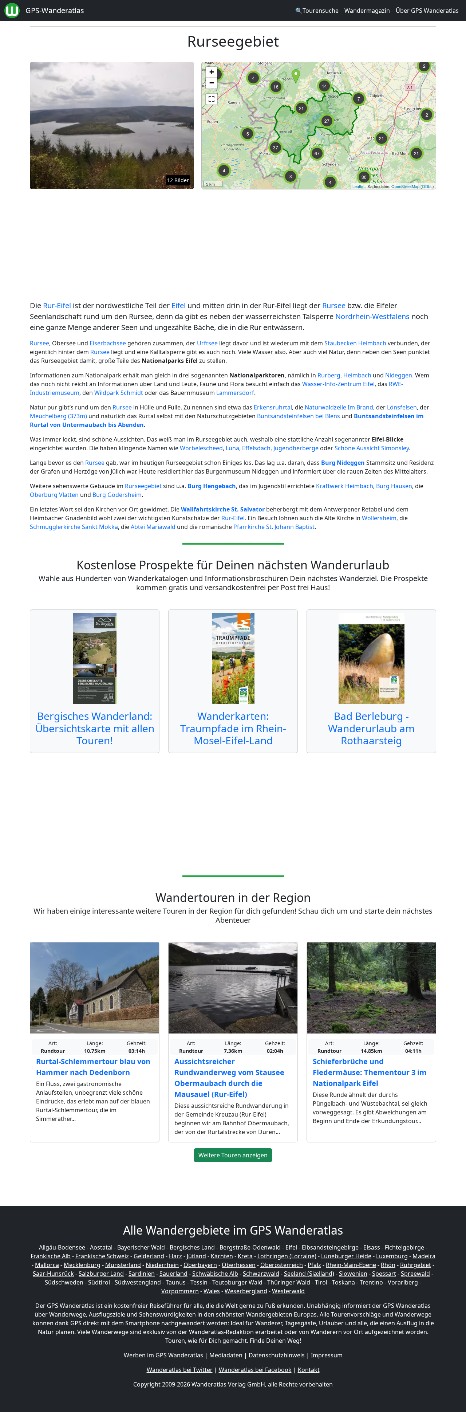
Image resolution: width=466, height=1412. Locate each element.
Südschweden (64, 1282)
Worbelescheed (201, 448)
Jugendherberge (296, 448)
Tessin (199, 1282)
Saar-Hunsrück (53, 1274)
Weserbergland (246, 1291)
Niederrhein (162, 1265)
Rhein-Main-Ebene (351, 1265)
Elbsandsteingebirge (330, 1247)
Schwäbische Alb (215, 1274)
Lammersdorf (235, 393)
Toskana (343, 1282)
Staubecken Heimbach (356, 343)
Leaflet (358, 186)
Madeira (423, 1256)
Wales (212, 1291)
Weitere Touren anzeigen (233, 1155)
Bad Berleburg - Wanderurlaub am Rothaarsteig (371, 728)
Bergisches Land (192, 1247)
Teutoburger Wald (237, 1282)
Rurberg (328, 375)
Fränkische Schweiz (102, 1256)
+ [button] (211, 72)
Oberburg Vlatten (54, 495)
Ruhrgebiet (415, 1265)
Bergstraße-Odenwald (250, 1247)
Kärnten (222, 1256)
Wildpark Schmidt (118, 393)
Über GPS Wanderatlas (427, 11)
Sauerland (173, 1274)
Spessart (384, 1274)
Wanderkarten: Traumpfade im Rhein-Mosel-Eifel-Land (233, 728)
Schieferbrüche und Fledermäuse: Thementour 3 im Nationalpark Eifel (370, 1072)
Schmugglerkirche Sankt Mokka (74, 527)
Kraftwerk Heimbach (344, 486)
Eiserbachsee (108, 343)
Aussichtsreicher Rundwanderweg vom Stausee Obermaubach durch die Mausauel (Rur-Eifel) (229, 1077)
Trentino (371, 1282)
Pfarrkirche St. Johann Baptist (274, 527)
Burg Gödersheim (117, 495)
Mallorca (47, 1265)
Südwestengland (138, 1282)
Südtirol (99, 1282)
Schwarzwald (261, 1274)
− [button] (211, 82)
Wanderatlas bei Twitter (180, 1370)
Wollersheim (379, 518)
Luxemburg (392, 1256)
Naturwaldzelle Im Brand (339, 407)
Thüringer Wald (288, 1282)
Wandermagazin (367, 11)
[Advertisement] (233, 246)
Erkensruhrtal (273, 407)
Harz (175, 1256)
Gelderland (149, 1256)
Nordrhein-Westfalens (372, 316)
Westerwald (288, 1291)
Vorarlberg (403, 1282)
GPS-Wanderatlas (54, 10)
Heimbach (357, 375)
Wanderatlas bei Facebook (255, 1370)
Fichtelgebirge (404, 1247)
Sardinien (142, 1274)
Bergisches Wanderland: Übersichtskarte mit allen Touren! (94, 728)
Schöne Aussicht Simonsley (372, 448)
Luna (232, 448)
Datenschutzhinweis (277, 1355)
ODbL (427, 186)
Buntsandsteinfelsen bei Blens (298, 416)
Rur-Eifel (57, 305)
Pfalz (314, 1265)
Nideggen (398, 375)
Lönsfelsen (402, 407)
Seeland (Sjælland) (309, 1274)
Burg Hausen (394, 486)
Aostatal (101, 1247)
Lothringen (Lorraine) (286, 1256)
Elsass (371, 1247)
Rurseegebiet (143, 486)
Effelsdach (256, 448)
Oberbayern (200, 1265)
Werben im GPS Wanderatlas (163, 1355)
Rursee (333, 305)
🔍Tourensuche (317, 11)
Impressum (327, 1355)
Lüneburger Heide (346, 1256)
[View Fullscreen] (211, 99)
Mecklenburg (82, 1265)
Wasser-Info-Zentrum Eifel (338, 384)
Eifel (178, 305)
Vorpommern (180, 1291)
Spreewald (415, 1274)
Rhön (388, 1265)
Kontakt (309, 1370)
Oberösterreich (281, 1265)
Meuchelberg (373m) (58, 416)
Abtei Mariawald (153, 527)
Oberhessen (239, 1265)
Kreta (245, 1256)
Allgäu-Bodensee (62, 1247)
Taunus (176, 1282)
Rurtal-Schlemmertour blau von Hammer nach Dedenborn (93, 1066)
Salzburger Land (101, 1274)
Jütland (196, 1256)
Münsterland (123, 1265)
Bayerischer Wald (141, 1247)
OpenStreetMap (405, 186)
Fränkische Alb (51, 1256)
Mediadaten (225, 1355)
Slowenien (353, 1274)
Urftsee (207, 343)
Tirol (321, 1282)
